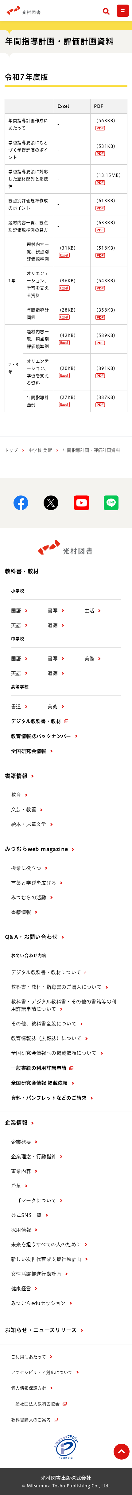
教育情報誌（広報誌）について (46, 1038)
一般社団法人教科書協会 (35, 1404)
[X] (51, 502)
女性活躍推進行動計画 (36, 1273)
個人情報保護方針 (28, 1388)
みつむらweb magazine (36, 849)
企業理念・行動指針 (33, 1156)
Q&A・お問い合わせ (31, 937)
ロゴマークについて (33, 1200)
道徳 (53, 625)
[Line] (111, 502)
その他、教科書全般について (43, 1023)
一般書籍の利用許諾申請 (38, 1068)
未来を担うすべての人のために (46, 1244)
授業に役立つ (26, 868)
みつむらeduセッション (38, 1303)
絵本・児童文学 (28, 824)
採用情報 (21, 1229)
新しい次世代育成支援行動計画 (46, 1259)
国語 (16, 610)
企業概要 (21, 1141)
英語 (16, 625)
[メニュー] (123, 11)
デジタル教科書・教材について (46, 972)
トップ (11, 450)
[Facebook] (21, 502)
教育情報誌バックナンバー (41, 736)
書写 (53, 610)
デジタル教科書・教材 (36, 721)
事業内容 (21, 1171)
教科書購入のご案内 (31, 1420)
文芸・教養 (23, 809)
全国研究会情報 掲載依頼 (39, 1082)
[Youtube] (81, 502)
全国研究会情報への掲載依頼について (54, 1053)
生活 (89, 610)
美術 (89, 658)
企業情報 (16, 1122)
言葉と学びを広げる (33, 882)
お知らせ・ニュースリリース (41, 1330)
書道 (16, 706)
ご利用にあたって (28, 1357)
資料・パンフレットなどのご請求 (49, 1097)
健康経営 (21, 1288)
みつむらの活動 (28, 897)
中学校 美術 (40, 450)
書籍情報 (16, 776)
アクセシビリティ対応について (42, 1372)
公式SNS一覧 (26, 1215)
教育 (16, 794)
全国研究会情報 (28, 751)
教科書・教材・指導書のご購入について (56, 987)
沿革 (16, 1185)
